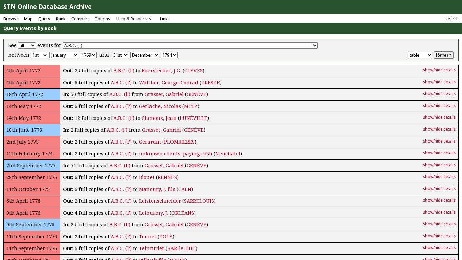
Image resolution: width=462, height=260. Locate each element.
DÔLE (165, 237)
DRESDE (210, 83)
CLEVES (193, 71)
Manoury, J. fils (157, 189)
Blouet (147, 177)
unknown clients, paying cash (175, 154)
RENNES (167, 177)
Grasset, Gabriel (164, 94)
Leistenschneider (160, 201)
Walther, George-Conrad (168, 83)
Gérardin (150, 142)
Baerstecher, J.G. (161, 71)
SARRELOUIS (199, 201)
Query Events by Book (30, 28)
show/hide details (439, 70)
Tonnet (147, 237)
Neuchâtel (227, 154)
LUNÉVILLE (193, 118)
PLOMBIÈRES (179, 142)
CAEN (184, 189)
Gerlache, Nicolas (160, 106)
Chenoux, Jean (159, 118)
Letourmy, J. (153, 213)
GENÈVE (196, 94)
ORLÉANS (182, 213)
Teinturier (151, 248)
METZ (191, 106)
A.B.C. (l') (123, 71)
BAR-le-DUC (181, 248)
